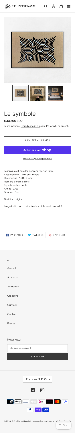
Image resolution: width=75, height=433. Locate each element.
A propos (12, 277)
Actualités (13, 286)
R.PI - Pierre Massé (20, 421)
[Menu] (69, 6)
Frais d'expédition (30, 125)
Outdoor (12, 305)
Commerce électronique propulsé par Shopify (50, 421)
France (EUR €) (36, 379)
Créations (12, 295)
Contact (11, 314)
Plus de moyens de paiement (37, 158)
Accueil (11, 268)
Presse (11, 323)
